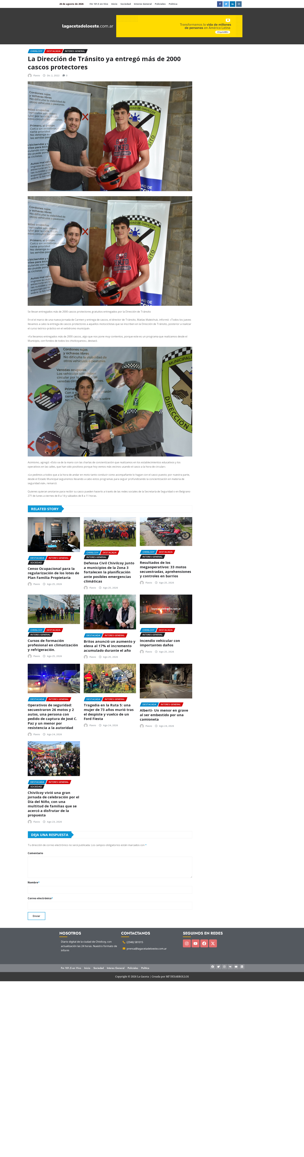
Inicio (114, 3)
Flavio (36, 75)
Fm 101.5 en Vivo (99, 3)
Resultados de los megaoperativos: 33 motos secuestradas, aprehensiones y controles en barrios (165, 569)
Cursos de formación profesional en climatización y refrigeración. (53, 645)
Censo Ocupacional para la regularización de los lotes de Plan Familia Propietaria (53, 573)
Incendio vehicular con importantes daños (160, 642)
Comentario (35, 853)
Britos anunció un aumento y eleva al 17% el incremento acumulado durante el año (109, 646)
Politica (173, 3)
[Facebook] (204, 943)
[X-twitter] (213, 943)
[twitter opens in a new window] (226, 4)
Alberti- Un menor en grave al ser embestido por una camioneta (164, 715)
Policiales (160, 3)
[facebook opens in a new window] (220, 4)
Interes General (143, 3)
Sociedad (125, 3)
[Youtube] (196, 943)
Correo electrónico (40, 898)
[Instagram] (187, 943)
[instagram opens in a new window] (239, 4)
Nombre (34, 882)
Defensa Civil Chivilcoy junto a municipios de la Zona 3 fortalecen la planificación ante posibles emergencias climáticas (109, 572)
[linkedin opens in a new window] (232, 4)
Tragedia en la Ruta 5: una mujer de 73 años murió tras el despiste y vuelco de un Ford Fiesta (109, 712)
